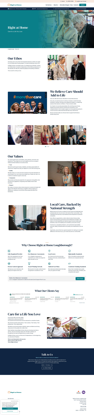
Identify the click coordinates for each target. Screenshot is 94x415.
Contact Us (76, 5)
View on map (83, 406)
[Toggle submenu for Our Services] (52, 5)
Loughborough (11, 49)
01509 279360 (47, 368)
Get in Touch (80, 278)
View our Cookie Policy (9, 406)
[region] (10, 407)
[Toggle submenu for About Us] (58, 5)
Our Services (48, 5)
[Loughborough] (15, 5)
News (71, 5)
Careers (83, 5)
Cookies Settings (10, 411)
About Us (56, 5)
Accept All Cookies (10, 408)
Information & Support (64, 5)
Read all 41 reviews (82, 302)
